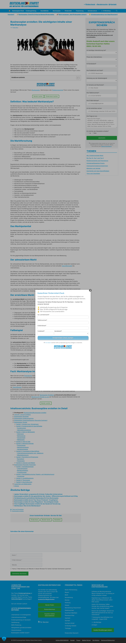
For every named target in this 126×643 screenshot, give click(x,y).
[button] (4, 639)
